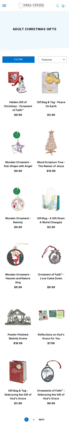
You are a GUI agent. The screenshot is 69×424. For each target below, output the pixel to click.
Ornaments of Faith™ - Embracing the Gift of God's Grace (51, 394)
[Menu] (7, 5)
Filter (18, 59)
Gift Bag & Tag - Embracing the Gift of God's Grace (18, 394)
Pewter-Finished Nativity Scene (18, 336)
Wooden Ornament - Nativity (18, 220)
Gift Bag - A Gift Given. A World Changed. (51, 220)
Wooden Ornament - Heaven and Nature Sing (18, 278)
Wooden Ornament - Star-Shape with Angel (18, 164)
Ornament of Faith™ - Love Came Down (51, 276)
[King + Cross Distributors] (31, 5)
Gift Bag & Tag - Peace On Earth (51, 104)
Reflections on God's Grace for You (51, 336)
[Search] (57, 6)
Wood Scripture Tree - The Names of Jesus (51, 164)
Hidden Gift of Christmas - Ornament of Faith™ (18, 106)
